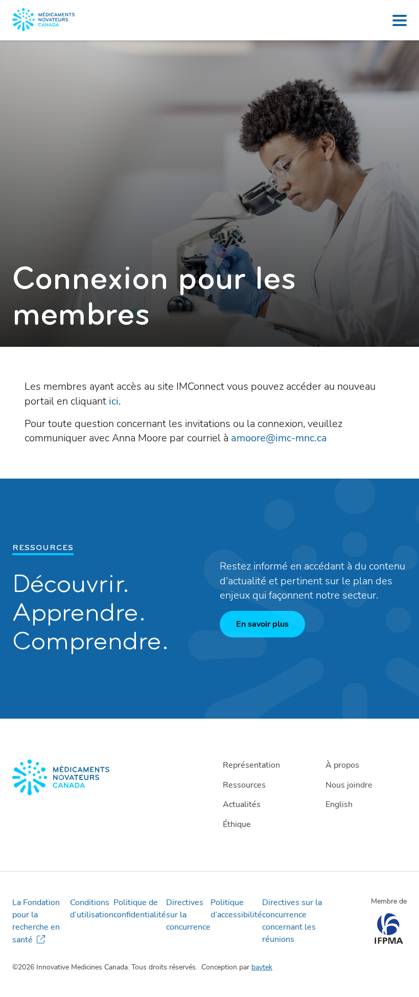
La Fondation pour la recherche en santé (36, 921)
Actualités (242, 804)
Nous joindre (349, 785)
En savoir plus (262, 624)
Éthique (237, 824)
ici (114, 401)
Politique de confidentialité (139, 908)
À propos (342, 765)
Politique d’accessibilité (236, 908)
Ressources (244, 785)
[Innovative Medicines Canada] (106, 777)
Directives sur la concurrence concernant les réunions (292, 921)
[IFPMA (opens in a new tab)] (389, 941)
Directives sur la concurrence (188, 915)
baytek (261, 967)
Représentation (251, 765)
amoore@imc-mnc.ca (279, 438)
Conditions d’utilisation (91, 908)
